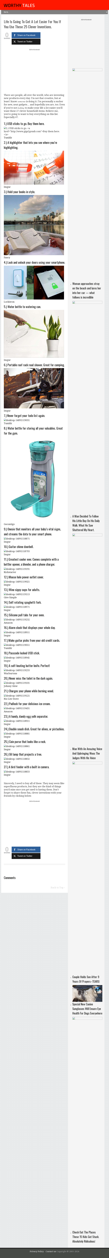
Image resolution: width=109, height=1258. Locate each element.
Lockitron (9, 301)
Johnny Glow (11, 686)
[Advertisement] (34, 71)
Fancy (7, 257)
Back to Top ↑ (58, 887)
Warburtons (10, 673)
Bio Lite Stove (11, 699)
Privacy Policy (37, 1251)
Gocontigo (9, 524)
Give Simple (10, 597)
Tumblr (8, 137)
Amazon (8, 622)
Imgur (7, 187)
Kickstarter (10, 572)
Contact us (51, 1251)
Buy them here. (36, 123)
